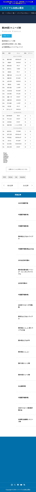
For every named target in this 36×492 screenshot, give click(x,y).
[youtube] (21, 485)
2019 (4, 177)
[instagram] (12, 485)
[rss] (24, 485)
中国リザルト (6, 35)
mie (16, 177)
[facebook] (18, 485)
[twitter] (15, 485)
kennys (10, 177)
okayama (22, 177)
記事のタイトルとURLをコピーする (18, 169)
